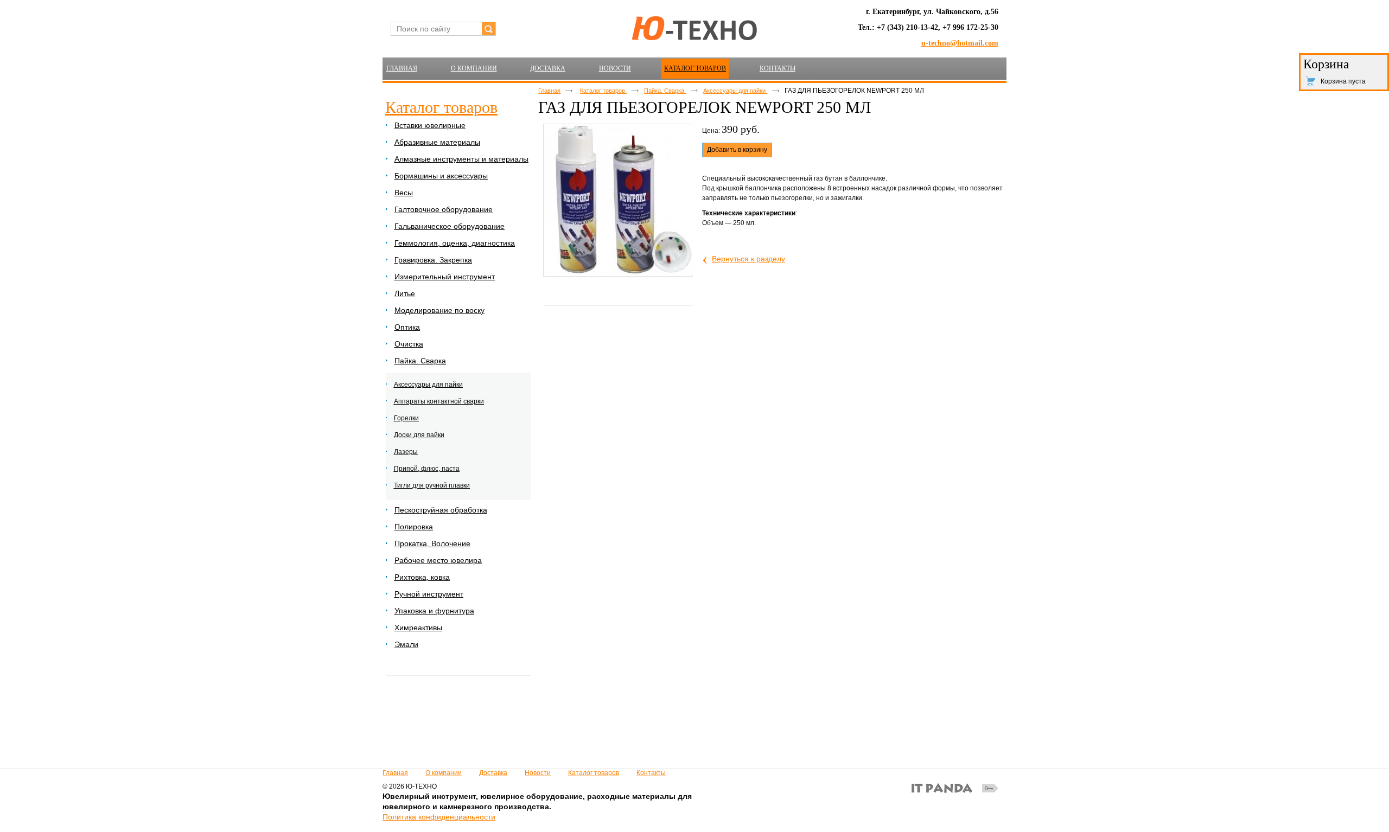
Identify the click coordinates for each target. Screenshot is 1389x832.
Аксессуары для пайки (735, 90)
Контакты (651, 773)
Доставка (493, 773)
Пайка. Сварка (665, 90)
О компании (443, 773)
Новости (538, 773)
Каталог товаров (695, 68)
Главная (549, 90)
